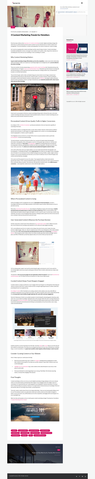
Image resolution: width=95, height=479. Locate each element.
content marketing (34, 430)
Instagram (37, 360)
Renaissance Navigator (23, 300)
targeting (24, 435)
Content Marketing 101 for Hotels (18, 399)
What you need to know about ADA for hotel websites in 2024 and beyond (76, 92)
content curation (23, 430)
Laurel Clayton (69, 77)
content (14, 430)
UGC (30, 435)
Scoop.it (46, 345)
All (13, 27)
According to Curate (15, 291)
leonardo (68, 59)
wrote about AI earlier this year (23, 208)
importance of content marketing (31, 43)
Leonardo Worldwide (22, 31)
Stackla (12, 233)
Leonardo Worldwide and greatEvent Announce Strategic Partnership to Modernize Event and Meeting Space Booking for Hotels (76, 56)
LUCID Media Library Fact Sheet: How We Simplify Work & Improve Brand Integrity (75, 74)
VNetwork (42, 78)
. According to (54, 231)
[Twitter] (76, 476)
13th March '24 (76, 94)
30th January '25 (76, 77)
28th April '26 (73, 59)
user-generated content (41, 223)
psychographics (14, 137)
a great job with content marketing (37, 67)
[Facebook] (79, 476)
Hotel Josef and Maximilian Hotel (31, 68)
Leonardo (73, 101)
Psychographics (31, 143)
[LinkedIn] (85, 476)
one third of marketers (25, 125)
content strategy (44, 430)
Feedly (40, 345)
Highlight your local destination (21, 366)
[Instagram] (82, 476)
